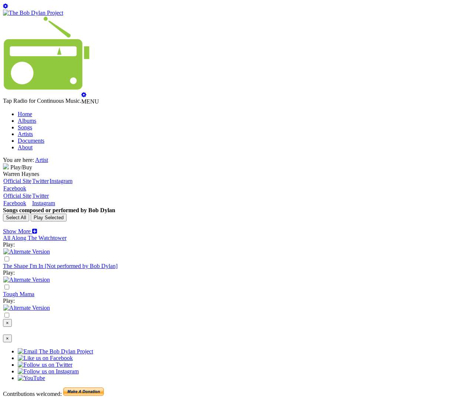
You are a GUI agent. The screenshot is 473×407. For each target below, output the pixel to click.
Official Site (17, 181)
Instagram (61, 181)
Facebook (14, 188)
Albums (27, 121)
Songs (25, 127)
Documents (31, 141)
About (25, 147)
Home (25, 114)
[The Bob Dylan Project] (33, 13)
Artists (25, 134)
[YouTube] (26, 251)
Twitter (40, 181)
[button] (20, 231)
